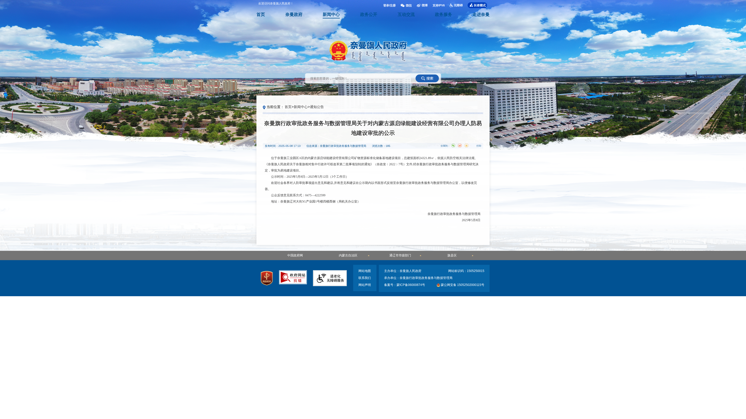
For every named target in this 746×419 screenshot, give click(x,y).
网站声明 (364, 285)
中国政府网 (295, 255)
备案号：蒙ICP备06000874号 (404, 285)
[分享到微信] (453, 145)
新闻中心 (331, 14)
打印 (479, 146)
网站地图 (364, 271)
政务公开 (368, 14)
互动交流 (406, 14)
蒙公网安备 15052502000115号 (462, 285)
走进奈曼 (481, 14)
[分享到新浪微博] (459, 145)
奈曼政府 (293, 14)
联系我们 (364, 278)
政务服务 (443, 14)
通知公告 (317, 107)
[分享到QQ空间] (466, 145)
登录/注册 (389, 5)
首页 (260, 14)
